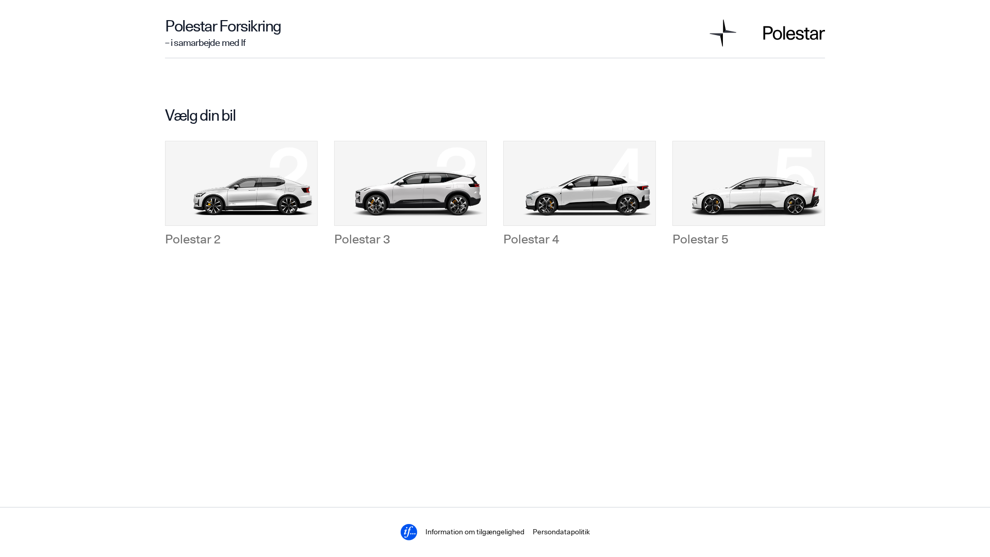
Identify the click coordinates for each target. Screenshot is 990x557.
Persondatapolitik (561, 532)
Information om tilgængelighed (474, 532)
